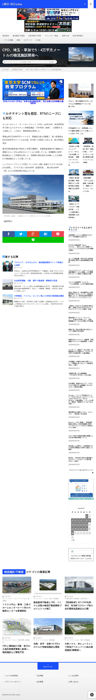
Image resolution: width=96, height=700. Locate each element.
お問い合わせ (73, 682)
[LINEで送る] (33, 240)
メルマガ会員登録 (11, 676)
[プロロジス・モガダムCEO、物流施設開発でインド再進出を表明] (7, 266)
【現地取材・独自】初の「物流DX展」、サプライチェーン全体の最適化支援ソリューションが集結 (88, 154)
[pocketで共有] (58, 234)
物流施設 (51, 62)
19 (78, 529)
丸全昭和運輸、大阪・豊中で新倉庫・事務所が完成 (35, 280)
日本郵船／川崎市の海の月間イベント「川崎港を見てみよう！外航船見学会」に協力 (80, 363)
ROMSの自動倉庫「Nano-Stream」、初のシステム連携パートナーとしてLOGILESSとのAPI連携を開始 (80, 247)
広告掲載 (40, 676)
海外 (50, 598)
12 (78, 525)
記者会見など (84, 598)
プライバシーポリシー (13, 682)
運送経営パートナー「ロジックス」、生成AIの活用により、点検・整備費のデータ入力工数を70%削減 (80, 319)
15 (87, 525)
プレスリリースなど (41, 62)
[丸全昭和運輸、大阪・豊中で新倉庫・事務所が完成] (7, 284)
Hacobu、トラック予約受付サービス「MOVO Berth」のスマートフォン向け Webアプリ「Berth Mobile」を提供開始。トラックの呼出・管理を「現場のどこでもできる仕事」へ (80, 399)
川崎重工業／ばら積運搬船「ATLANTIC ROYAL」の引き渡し (80, 374)
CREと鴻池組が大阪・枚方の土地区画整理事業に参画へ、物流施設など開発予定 (16, 648)
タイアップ (28, 40)
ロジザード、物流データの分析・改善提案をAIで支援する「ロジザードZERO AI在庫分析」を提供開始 (80, 351)
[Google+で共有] (33, 234)
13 (81, 525)
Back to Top (48, 667)
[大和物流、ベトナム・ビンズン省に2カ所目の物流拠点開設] (7, 299)
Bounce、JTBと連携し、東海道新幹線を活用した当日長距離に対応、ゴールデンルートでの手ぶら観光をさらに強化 (80, 424)
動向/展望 (70, 598)
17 (72, 529)
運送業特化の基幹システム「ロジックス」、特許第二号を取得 (80, 413)
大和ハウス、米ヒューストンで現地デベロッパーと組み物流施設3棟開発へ (79, 646)
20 (81, 529)
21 (84, 529)
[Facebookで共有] (8, 234)
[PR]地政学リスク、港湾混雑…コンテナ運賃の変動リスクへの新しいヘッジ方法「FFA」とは (80, 130)
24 (72, 533)
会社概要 (40, 682)
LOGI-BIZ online (14, 695)
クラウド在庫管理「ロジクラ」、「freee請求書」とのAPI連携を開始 (80, 283)
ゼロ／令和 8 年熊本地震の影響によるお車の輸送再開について (80, 436)
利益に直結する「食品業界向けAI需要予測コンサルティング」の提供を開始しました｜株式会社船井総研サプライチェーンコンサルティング (80, 294)
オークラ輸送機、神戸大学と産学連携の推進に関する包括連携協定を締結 (80, 260)
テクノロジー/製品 (51, 36)
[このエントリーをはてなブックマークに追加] (45, 234)
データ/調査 (8, 40)
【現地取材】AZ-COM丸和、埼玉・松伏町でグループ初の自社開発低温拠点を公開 (79, 605)
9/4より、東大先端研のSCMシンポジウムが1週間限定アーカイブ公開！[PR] (80, 103)
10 (72, 525)
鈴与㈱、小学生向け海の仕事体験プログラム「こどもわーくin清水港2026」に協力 (80, 459)
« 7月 (73, 540)
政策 (18, 40)
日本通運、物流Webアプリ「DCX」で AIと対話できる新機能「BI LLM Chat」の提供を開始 (81, 385)
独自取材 (5, 36)
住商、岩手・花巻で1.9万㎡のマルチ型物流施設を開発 (47, 645)
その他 (37, 40)
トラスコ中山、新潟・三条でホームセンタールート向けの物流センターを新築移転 (16, 607)
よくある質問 (73, 676)
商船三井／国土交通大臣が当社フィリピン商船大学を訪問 (80, 330)
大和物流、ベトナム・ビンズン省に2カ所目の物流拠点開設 (39, 296)
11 (75, 525)
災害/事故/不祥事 (34, 36)
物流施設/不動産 (19, 36)
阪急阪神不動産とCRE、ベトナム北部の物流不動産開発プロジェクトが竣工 (48, 605)
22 (87, 529)
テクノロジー (8, 598)
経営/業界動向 (78, 36)
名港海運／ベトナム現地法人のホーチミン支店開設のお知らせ (80, 236)
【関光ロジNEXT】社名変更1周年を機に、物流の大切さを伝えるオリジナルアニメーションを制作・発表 (80, 307)
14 (84, 525)
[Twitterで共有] (21, 234)
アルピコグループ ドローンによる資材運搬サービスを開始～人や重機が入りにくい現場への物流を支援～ (80, 272)
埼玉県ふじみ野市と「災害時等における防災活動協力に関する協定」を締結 (80, 447)
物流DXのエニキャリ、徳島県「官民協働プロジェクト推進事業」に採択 (81, 340)
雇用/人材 (65, 36)
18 (75, 529)
